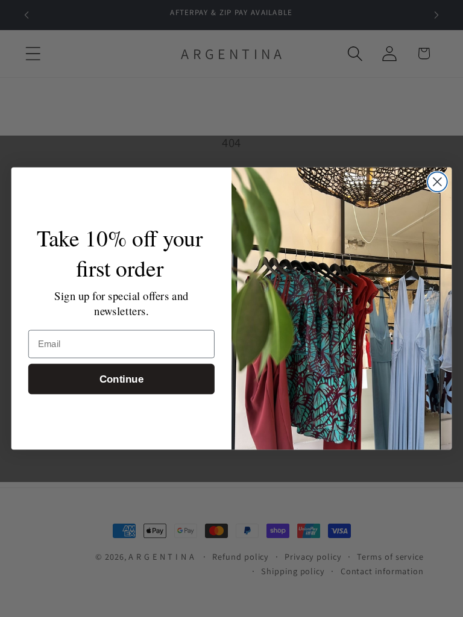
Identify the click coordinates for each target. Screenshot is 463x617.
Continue (121, 379)
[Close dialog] (437, 182)
